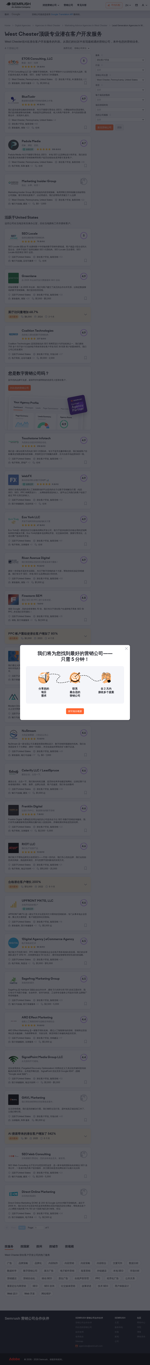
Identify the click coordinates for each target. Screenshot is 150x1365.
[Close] (126, 648)
